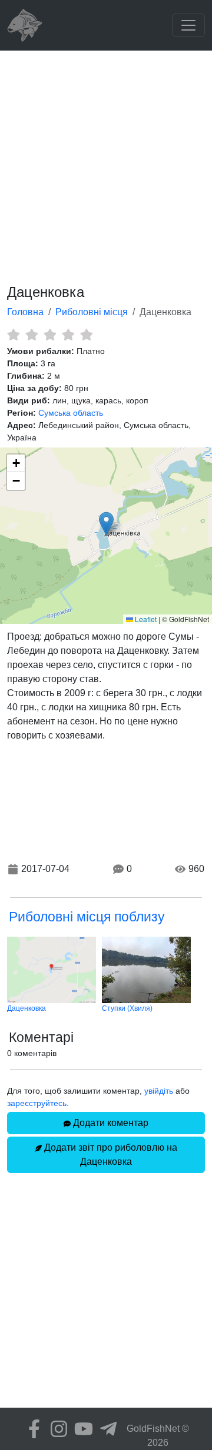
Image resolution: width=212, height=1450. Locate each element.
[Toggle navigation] (188, 25)
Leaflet (145, 619)
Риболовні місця (91, 312)
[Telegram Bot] (105, 1428)
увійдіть (158, 1090)
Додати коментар (109, 1123)
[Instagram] (56, 1428)
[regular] (50, 334)
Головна (25, 312)
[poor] (31, 334)
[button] (106, 524)
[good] (68, 334)
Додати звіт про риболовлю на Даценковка (109, 1154)
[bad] (13, 334)
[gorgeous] (86, 334)
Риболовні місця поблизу (87, 916)
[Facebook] (31, 1428)
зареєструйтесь (37, 1103)
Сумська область (70, 412)
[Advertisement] (106, 162)
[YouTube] (80, 1428)
